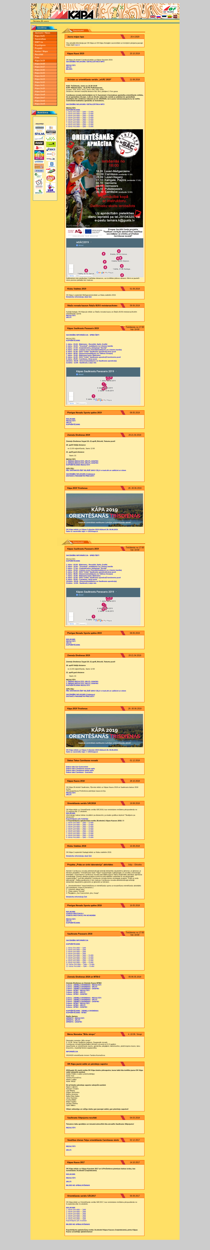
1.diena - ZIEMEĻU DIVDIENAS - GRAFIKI (82, 988)
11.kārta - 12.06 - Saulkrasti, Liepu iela (81, 363)
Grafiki (91, 112)
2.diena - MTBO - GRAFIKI (76, 1007)
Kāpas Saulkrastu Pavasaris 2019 (83, 328)
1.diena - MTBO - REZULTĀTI (77, 990)
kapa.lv (77, 45)
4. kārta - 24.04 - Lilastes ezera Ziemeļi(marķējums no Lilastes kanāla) (94, 350)
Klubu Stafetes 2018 (76, 846)
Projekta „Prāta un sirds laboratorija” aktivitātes (90, 864)
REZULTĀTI (70, 65)
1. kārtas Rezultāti (73, 112)
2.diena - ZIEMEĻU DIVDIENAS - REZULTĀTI (83, 998)
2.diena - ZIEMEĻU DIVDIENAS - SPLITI (81, 1000)
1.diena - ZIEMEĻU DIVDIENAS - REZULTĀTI (83, 985)
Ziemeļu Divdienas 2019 (78, 435)
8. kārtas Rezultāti (73, 125)
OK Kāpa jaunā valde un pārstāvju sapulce (87, 1064)
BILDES (69, 69)
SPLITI (68, 67)
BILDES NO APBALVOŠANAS (78, 1185)
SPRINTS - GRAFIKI (74, 1022)
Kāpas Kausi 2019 (75, 53)
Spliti (84, 112)
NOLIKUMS (70, 419)
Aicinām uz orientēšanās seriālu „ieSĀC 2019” (89, 79)
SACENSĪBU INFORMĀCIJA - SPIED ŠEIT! (82, 335)
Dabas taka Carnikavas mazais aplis (80, 769)
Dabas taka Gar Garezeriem (77, 767)
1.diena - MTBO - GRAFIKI (76, 994)
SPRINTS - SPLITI (73, 1020)
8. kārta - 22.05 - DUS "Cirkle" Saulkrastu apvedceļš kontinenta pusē (93, 357)
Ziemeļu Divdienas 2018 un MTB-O (83, 977)
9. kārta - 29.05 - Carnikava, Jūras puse (81, 359)
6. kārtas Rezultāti (73, 121)
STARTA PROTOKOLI (74, 913)
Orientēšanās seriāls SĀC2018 (81, 803)
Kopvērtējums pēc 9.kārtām (77, 819)
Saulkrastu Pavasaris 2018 (79, 934)
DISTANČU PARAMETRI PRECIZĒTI (80, 476)
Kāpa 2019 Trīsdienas (77, 488)
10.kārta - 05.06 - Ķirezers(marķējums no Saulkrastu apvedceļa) (91, 361)
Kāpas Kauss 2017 (76, 1162)
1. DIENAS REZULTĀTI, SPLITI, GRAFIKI (82, 461)
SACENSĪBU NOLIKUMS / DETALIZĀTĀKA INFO (85, 62)
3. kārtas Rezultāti (73, 115)
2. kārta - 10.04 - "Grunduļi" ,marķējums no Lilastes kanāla (89, 346)
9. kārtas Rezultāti (73, 126)
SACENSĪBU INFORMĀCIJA (77, 940)
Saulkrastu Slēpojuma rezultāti (82, 1118)
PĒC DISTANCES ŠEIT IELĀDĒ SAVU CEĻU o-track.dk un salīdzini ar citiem (96, 470)
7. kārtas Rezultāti (73, 123)
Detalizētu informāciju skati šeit (79, 297)
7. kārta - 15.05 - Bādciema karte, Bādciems (83, 355)
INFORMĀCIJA (72, 1052)
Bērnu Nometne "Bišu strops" (81, 1034)
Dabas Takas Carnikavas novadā (82, 760)
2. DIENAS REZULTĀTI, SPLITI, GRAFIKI (82, 463)
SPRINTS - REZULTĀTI (75, 1018)
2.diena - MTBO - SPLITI (75, 1005)
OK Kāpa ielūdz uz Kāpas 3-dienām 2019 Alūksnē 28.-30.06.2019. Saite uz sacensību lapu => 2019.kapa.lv (92, 530)
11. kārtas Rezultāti (73, 966)
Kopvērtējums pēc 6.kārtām (76, 1220)
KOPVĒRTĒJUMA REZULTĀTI (78, 465)
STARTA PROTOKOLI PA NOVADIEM (80, 915)
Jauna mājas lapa (75, 37)
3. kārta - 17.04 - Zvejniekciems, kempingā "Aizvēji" (86, 348)
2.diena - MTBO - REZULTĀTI (77, 1003)
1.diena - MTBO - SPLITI (75, 992)
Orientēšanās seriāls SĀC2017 (81, 1196)
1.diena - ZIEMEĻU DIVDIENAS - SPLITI (81, 987)
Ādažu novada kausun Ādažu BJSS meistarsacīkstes (92, 305)
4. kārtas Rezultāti (73, 117)
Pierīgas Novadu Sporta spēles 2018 (84, 905)
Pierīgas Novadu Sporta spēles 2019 (84, 412)
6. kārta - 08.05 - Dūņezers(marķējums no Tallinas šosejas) (89, 353)
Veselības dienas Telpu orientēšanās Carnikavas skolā (93, 1140)
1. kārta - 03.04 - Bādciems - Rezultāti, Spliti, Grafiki (86, 344)
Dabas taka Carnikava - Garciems (79, 772)
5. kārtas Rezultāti (73, 119)
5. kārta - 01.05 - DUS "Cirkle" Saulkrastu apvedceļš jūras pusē (91, 351)
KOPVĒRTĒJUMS (73, 110)
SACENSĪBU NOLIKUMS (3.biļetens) (80, 474)
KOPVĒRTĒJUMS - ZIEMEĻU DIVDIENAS (82, 1011)
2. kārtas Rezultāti (73, 113)
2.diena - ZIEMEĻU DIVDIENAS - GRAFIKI (82, 1001)
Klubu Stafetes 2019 (76, 289)
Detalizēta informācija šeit (76, 897)
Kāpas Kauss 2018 (76, 781)
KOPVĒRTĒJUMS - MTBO (76, 1013)
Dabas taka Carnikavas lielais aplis (80, 770)
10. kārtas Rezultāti (73, 964)
